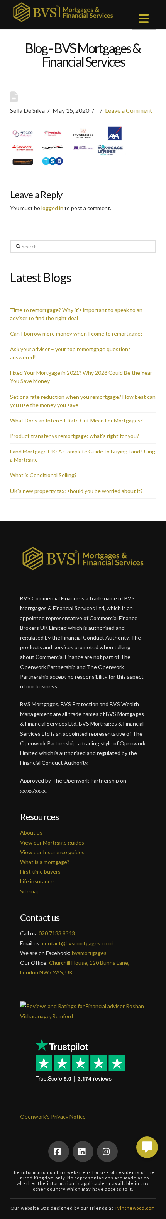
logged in (52, 208)
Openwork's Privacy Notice (53, 1116)
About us (31, 832)
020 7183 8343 (57, 933)
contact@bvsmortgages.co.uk (78, 943)
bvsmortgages (89, 953)
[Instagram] (107, 1151)
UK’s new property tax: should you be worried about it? (76, 491)
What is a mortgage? (44, 862)
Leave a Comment (128, 110)
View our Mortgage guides (52, 842)
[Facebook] (58, 1151)
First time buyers (40, 871)
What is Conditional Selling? (43, 475)
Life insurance (37, 881)
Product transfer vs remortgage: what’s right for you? (74, 436)
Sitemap (30, 891)
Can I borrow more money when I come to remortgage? (76, 333)
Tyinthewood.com (135, 1207)
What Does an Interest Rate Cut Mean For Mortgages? (76, 420)
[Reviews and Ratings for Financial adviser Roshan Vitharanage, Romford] (83, 1006)
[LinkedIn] (83, 1151)
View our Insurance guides (52, 852)
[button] (144, 18)
